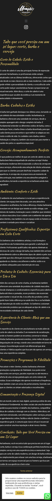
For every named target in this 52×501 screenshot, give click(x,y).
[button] (26, 21)
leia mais (9, 493)
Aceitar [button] (20, 493)
